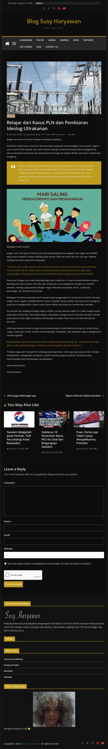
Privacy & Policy (11, 665)
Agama (51, 40)
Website (8, 548)
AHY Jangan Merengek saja (21, 395)
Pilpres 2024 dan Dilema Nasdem (83, 395)
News (76, 40)
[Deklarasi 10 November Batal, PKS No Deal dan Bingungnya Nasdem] (54, 413)
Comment (10, 482)
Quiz (39, 46)
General (64, 40)
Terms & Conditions (13, 659)
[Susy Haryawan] (22, 611)
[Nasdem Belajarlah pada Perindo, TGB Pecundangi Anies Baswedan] (19, 413)
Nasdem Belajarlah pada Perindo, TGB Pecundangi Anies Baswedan (19, 437)
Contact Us (52, 46)
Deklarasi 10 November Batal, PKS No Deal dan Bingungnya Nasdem (52, 439)
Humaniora (26, 40)
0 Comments (60, 134)
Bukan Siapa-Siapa (33, 134)
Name (8, 521)
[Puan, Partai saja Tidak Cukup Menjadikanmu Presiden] (89, 413)
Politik (40, 40)
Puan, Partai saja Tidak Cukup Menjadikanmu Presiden (87, 437)
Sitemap (8, 677)
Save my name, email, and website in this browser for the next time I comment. (49, 563)
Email (8, 535)
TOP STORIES (26, 46)
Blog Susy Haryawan (54, 21)
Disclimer (8, 671)
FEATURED (88, 40)
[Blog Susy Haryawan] (7, 43)
